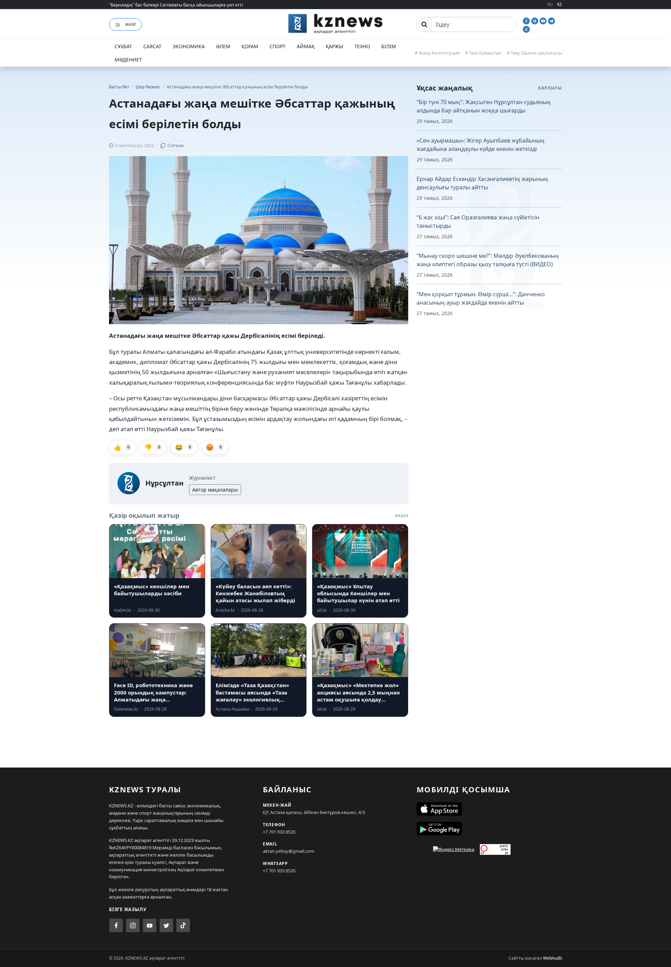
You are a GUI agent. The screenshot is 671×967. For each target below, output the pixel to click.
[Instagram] (535, 20)
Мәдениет (128, 59)
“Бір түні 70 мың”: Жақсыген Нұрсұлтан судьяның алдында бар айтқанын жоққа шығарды (484, 106)
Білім (388, 46)
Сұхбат (123, 46)
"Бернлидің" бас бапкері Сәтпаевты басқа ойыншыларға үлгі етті (176, 4)
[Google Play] (489, 829)
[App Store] (489, 809)
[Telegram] (551, 20)
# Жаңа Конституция (437, 53)
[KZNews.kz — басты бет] (335, 23)
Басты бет (119, 87)
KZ (559, 4)
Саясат (152, 46)
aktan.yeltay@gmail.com (288, 851)
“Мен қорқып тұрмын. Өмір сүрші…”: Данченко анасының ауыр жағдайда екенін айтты (481, 298)
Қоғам (249, 46)
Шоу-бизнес (148, 87)
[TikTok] (526, 28)
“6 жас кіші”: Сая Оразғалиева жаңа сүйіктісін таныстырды (478, 221)
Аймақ (306, 46)
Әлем (223, 46)
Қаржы (334, 46)
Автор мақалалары (215, 489)
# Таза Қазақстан (483, 53)
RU (550, 4)
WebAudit (552, 958)
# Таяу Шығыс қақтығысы (534, 53)
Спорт (277, 46)
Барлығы (550, 88)
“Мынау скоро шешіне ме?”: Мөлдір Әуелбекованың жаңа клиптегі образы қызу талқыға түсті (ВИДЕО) (488, 260)
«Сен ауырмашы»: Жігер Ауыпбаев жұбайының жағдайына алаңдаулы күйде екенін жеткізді (480, 145)
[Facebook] (527, 20)
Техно (362, 46)
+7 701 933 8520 (279, 832)
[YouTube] (544, 20)
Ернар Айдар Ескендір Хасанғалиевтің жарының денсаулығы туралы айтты (482, 183)
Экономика (189, 46)
